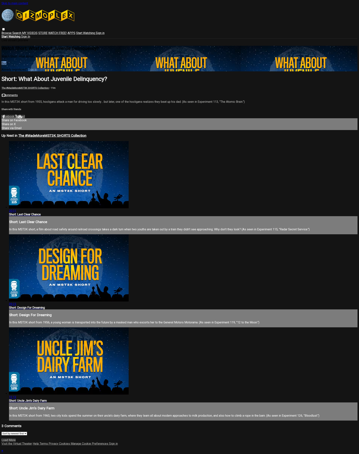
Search (17, 33)
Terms (44, 443)
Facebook (8, 116)
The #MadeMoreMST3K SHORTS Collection (25, 88)
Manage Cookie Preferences (90, 443)
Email (21, 116)
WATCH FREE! (57, 33)
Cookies (65, 443)
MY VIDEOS (30, 33)
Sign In (25, 36)
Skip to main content (14, 3)
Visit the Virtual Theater (16, 443)
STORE (42, 33)
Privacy (54, 443)
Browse (6, 33)
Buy (3, 63)
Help (36, 443)
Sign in (100, 33)
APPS (71, 33)
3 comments (9, 95)
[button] (3, 29)
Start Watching (86, 33)
